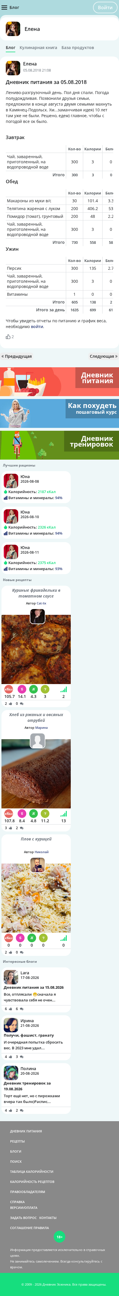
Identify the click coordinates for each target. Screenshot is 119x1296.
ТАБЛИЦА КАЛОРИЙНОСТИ (31, 1171)
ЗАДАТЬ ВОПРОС (23, 1218)
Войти (105, 7)
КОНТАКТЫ (48, 1218)
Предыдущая (18, 356)
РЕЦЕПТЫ (17, 1141)
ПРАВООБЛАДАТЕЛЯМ (27, 1192)
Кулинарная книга (38, 47)
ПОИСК (16, 1161)
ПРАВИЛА (41, 1228)
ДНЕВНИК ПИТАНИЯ (26, 1131)
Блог (10, 47)
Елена (32, 28)
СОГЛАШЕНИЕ (21, 1228)
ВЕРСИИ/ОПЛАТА (23, 1207)
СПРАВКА (17, 1202)
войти (37, 326)
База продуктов (78, 47)
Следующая (102, 356)
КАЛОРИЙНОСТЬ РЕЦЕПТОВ (32, 1181)
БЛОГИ (15, 1151)
